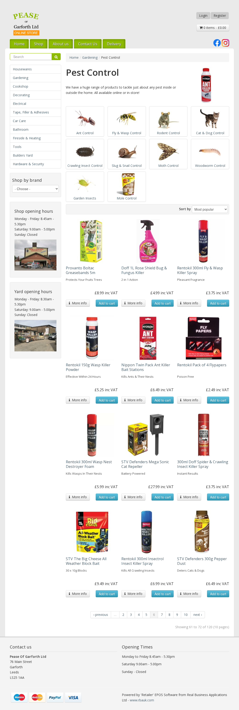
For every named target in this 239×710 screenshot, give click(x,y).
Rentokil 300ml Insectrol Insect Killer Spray (142, 561)
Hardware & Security (28, 164)
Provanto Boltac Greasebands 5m (80, 270)
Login (203, 15)
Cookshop (20, 86)
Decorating (21, 95)
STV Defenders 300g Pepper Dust (202, 561)
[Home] (26, 24)
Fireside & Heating (27, 138)
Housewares (22, 69)
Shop (38, 43)
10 (186, 614)
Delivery (114, 43)
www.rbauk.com (142, 700)
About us (61, 43)
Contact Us (87, 43)
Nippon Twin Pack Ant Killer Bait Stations (145, 367)
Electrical (19, 103)
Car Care (19, 121)
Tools (17, 146)
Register (220, 15)
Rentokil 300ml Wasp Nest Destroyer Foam (89, 464)
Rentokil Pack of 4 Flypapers (201, 364)
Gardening (20, 77)
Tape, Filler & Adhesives (31, 112)
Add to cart (107, 303)
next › (197, 614)
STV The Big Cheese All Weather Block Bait (86, 561)
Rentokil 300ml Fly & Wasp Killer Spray (200, 270)
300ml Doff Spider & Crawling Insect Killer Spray (202, 464)
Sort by (185, 209)
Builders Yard (23, 155)
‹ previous (100, 614)
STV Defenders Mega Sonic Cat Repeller (145, 464)
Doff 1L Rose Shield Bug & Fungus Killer (144, 270)
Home (19, 43)
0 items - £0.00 (214, 27)
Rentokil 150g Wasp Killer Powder (88, 367)
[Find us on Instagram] (225, 42)
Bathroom (20, 129)
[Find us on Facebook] (217, 42)
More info (78, 303)
